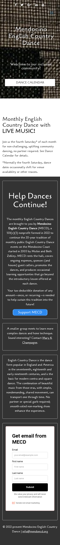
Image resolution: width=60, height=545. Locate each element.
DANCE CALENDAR (30, 82)
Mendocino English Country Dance (31, 36)
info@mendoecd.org (35, 531)
